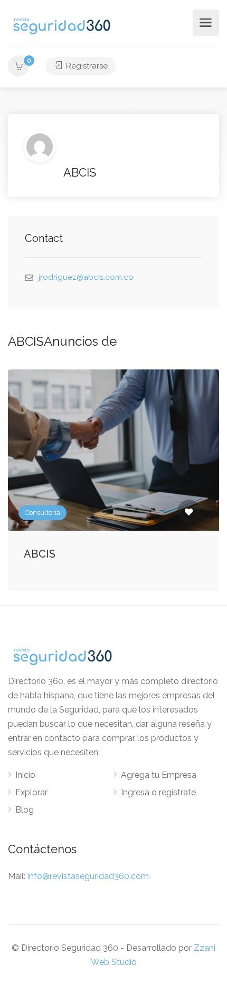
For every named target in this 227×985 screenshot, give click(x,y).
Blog (24, 810)
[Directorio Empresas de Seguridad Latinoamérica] (62, 25)
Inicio (25, 775)
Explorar (31, 792)
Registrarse (86, 66)
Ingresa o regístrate (158, 792)
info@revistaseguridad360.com (88, 876)
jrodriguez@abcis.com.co (86, 277)
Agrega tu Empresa (158, 775)
